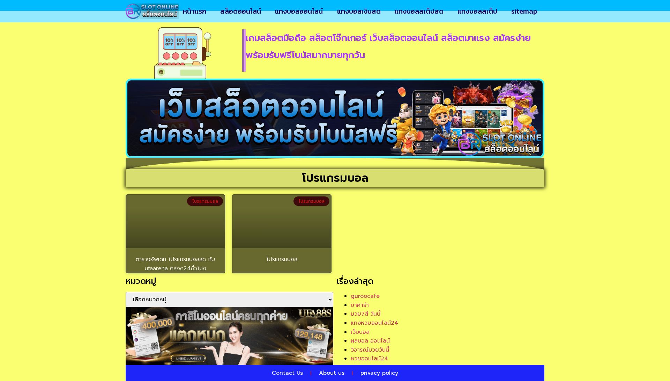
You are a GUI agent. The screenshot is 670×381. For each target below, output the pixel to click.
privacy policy (379, 373)
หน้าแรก (194, 11)
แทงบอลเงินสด (359, 11)
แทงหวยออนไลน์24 (374, 323)
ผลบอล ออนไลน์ (370, 341)
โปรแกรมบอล (281, 259)
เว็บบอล (360, 332)
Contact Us (287, 373)
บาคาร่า (360, 305)
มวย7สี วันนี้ (365, 314)
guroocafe (365, 296)
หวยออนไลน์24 (369, 358)
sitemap (524, 11)
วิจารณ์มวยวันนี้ (370, 350)
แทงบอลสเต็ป (477, 11)
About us (331, 373)
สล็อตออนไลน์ (240, 11)
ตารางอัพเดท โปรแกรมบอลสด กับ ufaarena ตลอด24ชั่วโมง (175, 264)
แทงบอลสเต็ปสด (419, 11)
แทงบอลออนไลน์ (299, 11)
